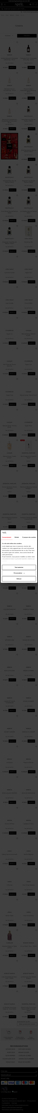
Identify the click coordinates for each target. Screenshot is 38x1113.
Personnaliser (18, 573)
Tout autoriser (19, 567)
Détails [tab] (17, 537)
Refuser (19, 579)
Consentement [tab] (6, 537)
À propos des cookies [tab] (29, 537)
